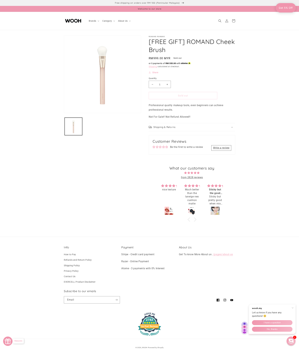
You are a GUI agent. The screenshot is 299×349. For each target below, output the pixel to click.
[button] (94, 21)
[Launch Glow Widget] (7, 341)
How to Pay (70, 254)
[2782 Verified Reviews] (149, 336)
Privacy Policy (71, 271)
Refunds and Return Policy (78, 260)
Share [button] (155, 72)
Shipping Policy (72, 265)
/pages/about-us (223, 254)
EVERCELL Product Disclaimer (79, 282)
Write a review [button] (221, 147)
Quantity (153, 78)
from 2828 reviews (192, 177)
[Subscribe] (116, 300)
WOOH (144, 347)
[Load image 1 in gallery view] (73, 126)
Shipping (153, 66)
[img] (192, 173)
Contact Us (70, 276)
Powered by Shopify (156, 347)
